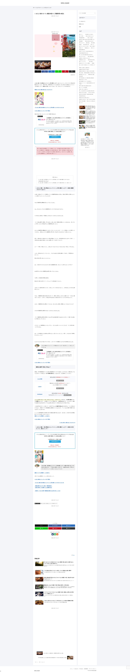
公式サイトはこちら (60, 380)
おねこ (87, 137)
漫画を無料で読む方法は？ (44, 181)
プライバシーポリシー (92, 668)
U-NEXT (39, 386)
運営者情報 (86, 668)
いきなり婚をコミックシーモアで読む (42, 110)
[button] (72, 71)
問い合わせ (81, 668)
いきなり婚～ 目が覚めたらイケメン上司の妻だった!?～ (49, 503)
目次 (53, 177)
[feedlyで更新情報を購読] (55, 534)
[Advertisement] (55, 78)
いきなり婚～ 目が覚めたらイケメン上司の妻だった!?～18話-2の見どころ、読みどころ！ (55, 182)
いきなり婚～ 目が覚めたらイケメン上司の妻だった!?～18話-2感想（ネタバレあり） (54, 179)
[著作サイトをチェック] (53, 534)
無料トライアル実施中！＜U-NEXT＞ (42, 416)
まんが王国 (40, 378)
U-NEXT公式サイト (55, 136)
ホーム (71, 668)
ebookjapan (39, 394)
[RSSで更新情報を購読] (57, 534)
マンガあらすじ (38, 503)
